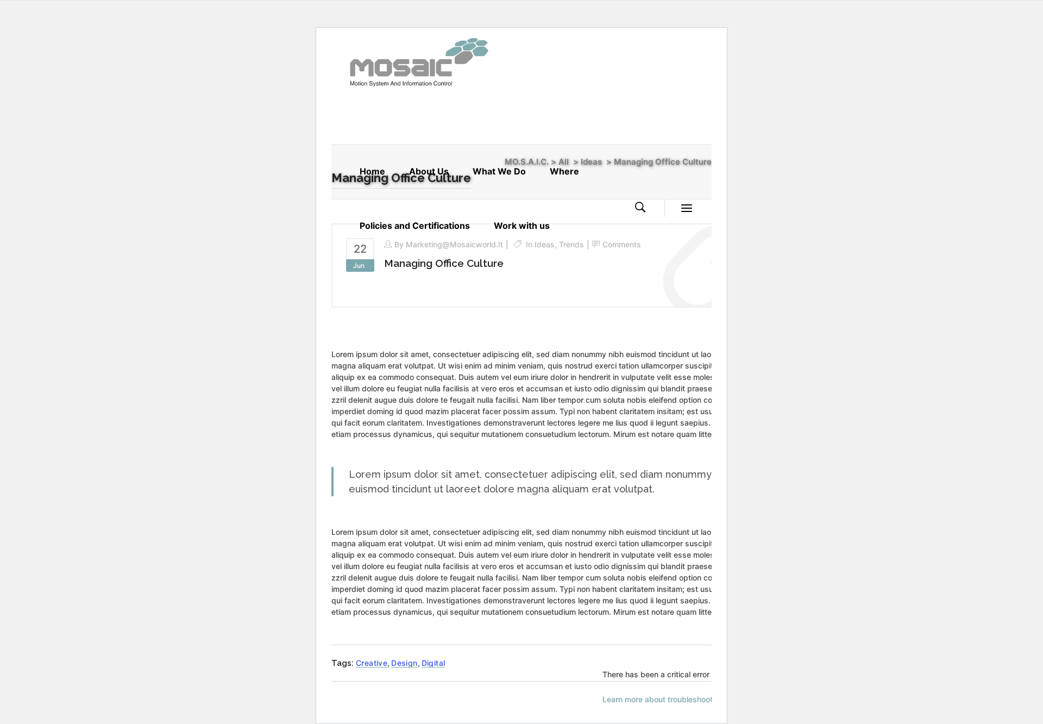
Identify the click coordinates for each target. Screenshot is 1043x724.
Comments (621, 244)
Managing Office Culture (444, 263)
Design (404, 662)
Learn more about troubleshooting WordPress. (685, 699)
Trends (571, 244)
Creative (371, 662)
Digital (433, 662)
